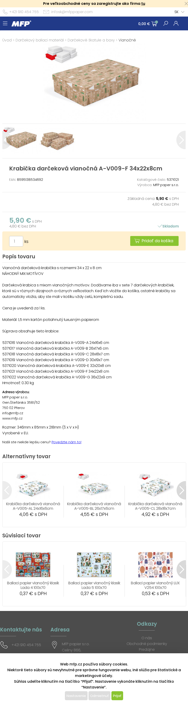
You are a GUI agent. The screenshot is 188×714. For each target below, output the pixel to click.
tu (143, 3)
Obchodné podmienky (147, 643)
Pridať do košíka (157, 241)
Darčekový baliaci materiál (40, 40)
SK (176, 11)
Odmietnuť (99, 695)
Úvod (7, 40)
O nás (146, 638)
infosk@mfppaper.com (72, 11)
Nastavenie (76, 695)
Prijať (117, 695)
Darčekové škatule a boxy (91, 40)
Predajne (147, 649)
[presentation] (7, 140)
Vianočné (127, 40)
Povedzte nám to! (66, 442)
